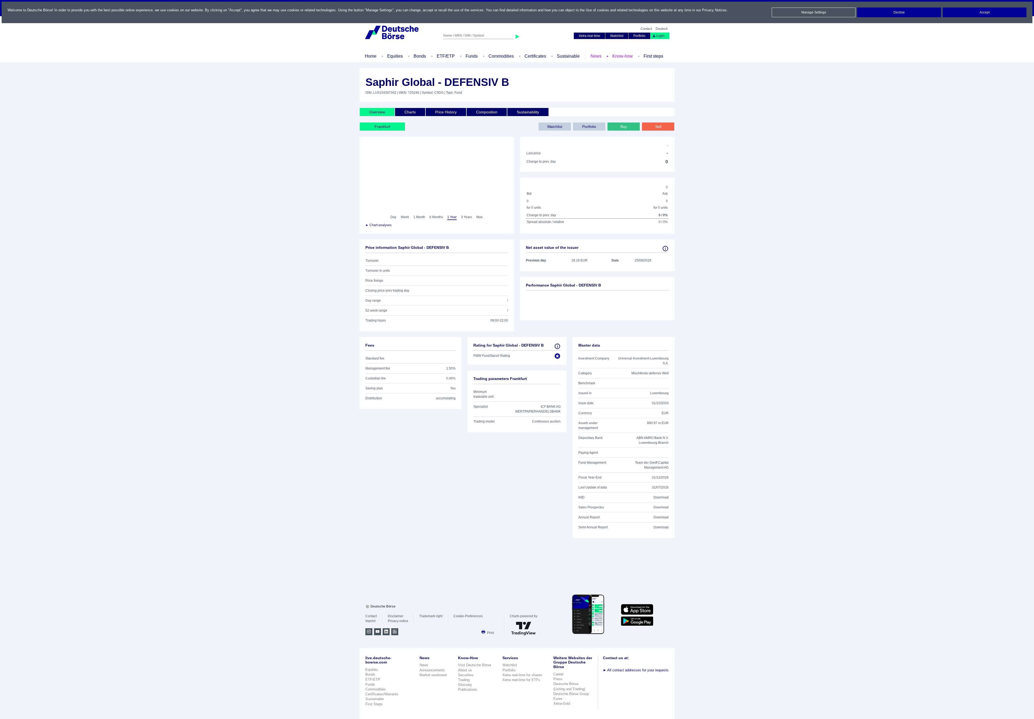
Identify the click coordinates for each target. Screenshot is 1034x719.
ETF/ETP (446, 56)
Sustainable (568, 56)
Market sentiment (433, 675)
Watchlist (616, 36)
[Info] (665, 248)
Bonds (420, 56)
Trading (464, 680)
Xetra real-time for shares (522, 675)
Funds (472, 56)
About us (465, 670)
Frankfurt (382, 126)
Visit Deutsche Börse (474, 665)
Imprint (370, 621)
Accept (985, 12)
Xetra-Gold (561, 703)
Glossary (465, 685)
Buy (623, 126)
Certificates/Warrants (381, 694)
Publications (467, 689)
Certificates (535, 56)
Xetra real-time (589, 36)
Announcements (432, 670)
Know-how (622, 56)
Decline (899, 12)
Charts (410, 112)
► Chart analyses (378, 225)
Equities (395, 56)
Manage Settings (813, 12)
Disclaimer (395, 616)
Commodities (501, 56)
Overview (377, 112)
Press (558, 679)
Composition (486, 112)
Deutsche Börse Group (571, 694)
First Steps (374, 704)
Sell (658, 126)
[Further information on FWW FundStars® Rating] (557, 346)
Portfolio (639, 36)
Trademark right (430, 616)
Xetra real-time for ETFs (521, 680)
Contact (646, 29)
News (596, 56)
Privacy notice (398, 621)
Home (370, 56)
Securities (466, 675)
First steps (653, 56)
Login (660, 36)
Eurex (558, 699)
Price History (446, 112)
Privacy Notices (714, 10)
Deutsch (662, 29)
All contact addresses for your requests (636, 670)
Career (558, 674)
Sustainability (528, 112)
